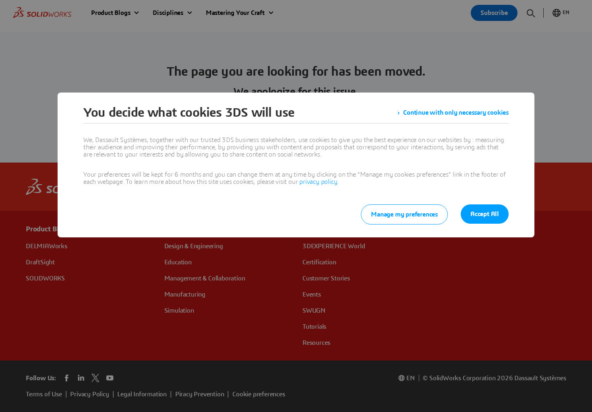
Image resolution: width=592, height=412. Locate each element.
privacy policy (318, 182)
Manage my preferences (404, 214)
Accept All (484, 214)
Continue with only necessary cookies (456, 112)
